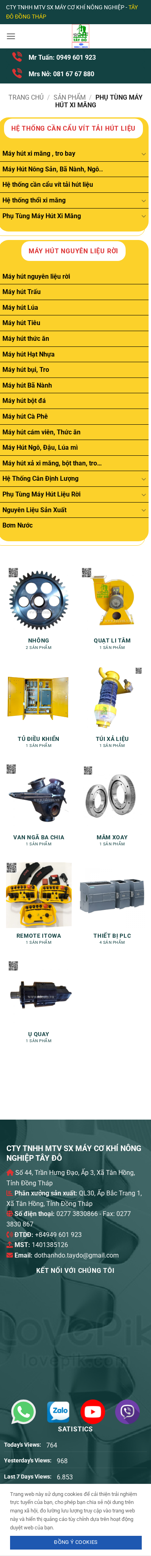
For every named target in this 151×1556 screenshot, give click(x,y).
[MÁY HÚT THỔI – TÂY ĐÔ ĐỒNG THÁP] (80, 36)
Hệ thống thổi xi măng (34, 200)
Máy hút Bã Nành (27, 385)
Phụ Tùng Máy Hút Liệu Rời (41, 494)
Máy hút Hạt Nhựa (28, 354)
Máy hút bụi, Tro (25, 369)
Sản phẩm (70, 97)
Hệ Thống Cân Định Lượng (40, 478)
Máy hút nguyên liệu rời (36, 276)
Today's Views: (23, 1444)
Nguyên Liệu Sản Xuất (34, 510)
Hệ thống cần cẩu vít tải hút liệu (47, 184)
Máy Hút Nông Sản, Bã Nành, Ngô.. (52, 169)
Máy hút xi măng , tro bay (38, 153)
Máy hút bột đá (24, 401)
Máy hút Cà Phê (25, 416)
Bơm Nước (17, 525)
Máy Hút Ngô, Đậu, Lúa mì (40, 447)
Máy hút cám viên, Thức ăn (41, 432)
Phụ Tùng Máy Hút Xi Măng (41, 216)
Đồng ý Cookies (75, 1542)
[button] (11, 36)
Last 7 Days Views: (28, 1476)
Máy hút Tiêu (21, 323)
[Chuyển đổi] (144, 154)
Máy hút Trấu (21, 292)
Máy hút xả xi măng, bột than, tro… (52, 463)
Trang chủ (25, 97)
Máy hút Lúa (20, 307)
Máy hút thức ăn (25, 338)
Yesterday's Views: (28, 1460)
